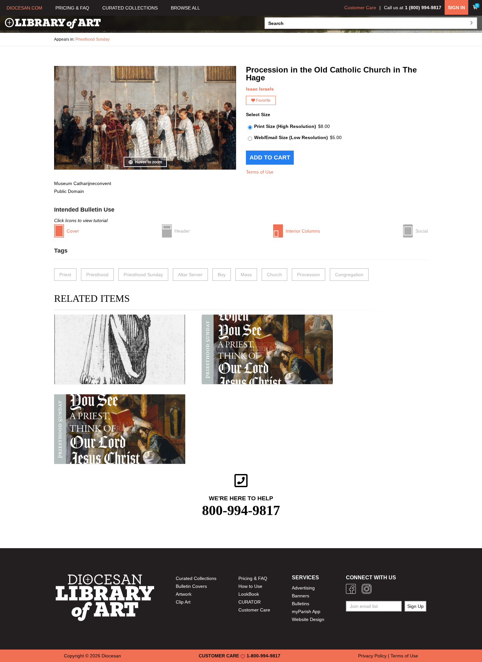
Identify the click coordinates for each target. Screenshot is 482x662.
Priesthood (97, 274)
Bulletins (300, 603)
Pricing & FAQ (252, 578)
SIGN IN (456, 7)
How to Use (250, 586)
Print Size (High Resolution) (285, 126)
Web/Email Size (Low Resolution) (291, 137)
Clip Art (183, 602)
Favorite (263, 100)
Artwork (183, 594)
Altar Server (190, 274)
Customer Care (360, 7)
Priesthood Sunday (92, 39)
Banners (300, 595)
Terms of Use (259, 172)
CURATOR (249, 602)
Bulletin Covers (191, 586)
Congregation (349, 274)
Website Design (308, 619)
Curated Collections (196, 578)
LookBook (248, 594)
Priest (65, 274)
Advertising (303, 587)
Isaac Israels (260, 89)
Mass (246, 274)
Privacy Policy (372, 655)
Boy (222, 274)
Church (274, 274)
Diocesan (111, 655)
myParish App (306, 611)
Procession (308, 274)
